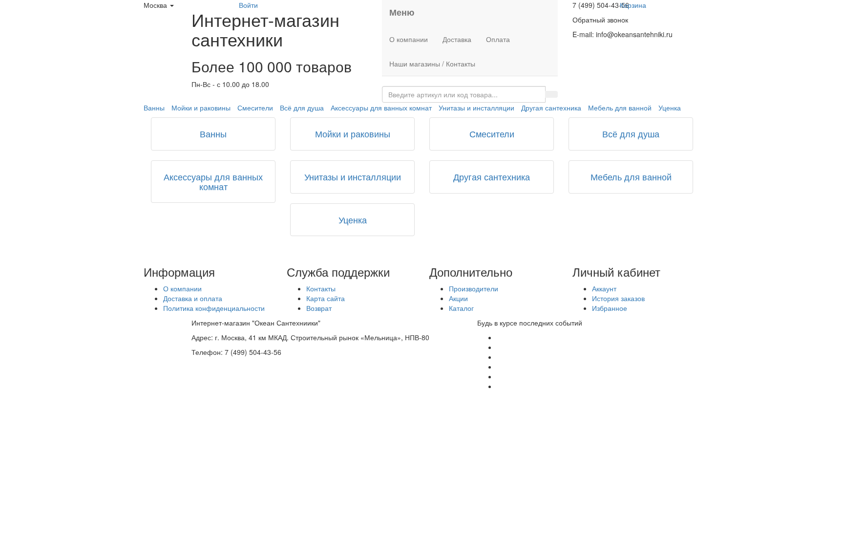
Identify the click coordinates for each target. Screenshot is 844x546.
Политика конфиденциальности (214, 308)
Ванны (154, 107)
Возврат (319, 308)
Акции (458, 298)
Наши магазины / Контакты (432, 63)
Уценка (669, 107)
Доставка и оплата (192, 298)
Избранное (609, 308)
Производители (473, 288)
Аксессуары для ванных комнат (381, 107)
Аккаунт (604, 288)
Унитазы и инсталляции (476, 107)
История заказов (618, 298)
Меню (401, 12)
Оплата (498, 39)
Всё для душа (302, 107)
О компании (408, 39)
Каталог (461, 308)
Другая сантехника (551, 107)
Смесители (255, 107)
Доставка (457, 39)
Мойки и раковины (201, 107)
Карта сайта (325, 298)
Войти (248, 5)
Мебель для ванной (620, 107)
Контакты (321, 288)
